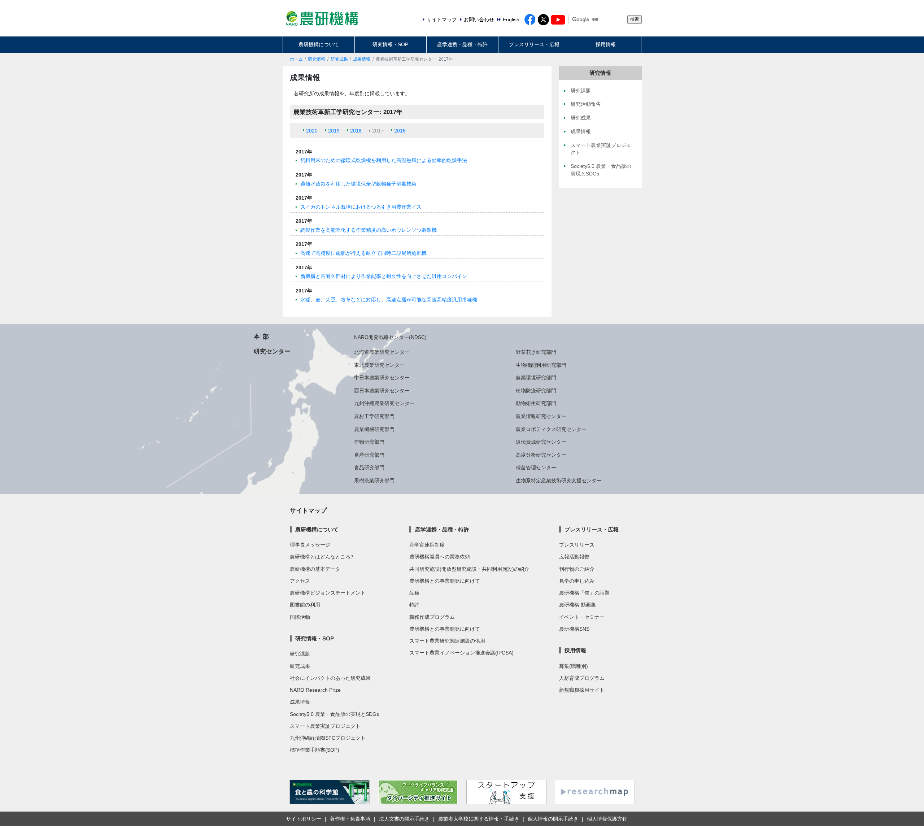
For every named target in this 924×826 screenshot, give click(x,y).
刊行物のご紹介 (576, 569)
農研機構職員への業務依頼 (439, 557)
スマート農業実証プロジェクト (325, 726)
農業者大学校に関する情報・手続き (478, 819)
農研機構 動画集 (577, 605)
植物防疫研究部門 (536, 391)
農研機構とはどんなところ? (321, 557)
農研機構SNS (574, 629)
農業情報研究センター (541, 416)
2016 (400, 131)
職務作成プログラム (432, 617)
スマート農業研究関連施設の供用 (447, 641)
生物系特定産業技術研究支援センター (559, 480)
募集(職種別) (573, 666)
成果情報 (361, 59)
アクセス (300, 581)
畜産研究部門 (369, 455)
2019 (334, 131)
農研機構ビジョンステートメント (328, 593)
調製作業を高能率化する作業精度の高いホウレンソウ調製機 (368, 230)
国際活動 (300, 617)
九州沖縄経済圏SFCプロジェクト (328, 738)
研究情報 (316, 59)
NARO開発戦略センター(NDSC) (390, 337)
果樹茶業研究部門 (374, 480)
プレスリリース (576, 545)
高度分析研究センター (541, 455)
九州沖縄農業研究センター (384, 403)
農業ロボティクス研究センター (551, 429)
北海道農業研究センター (382, 352)
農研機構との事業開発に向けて (444, 581)
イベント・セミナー (582, 617)
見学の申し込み (576, 581)
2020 (312, 131)
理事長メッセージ (310, 545)
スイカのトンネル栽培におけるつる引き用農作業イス (361, 207)
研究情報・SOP (390, 44)
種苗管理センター (536, 467)
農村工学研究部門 (374, 416)
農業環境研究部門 (536, 378)
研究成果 (339, 59)
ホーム (296, 59)
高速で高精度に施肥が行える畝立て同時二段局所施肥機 (363, 253)
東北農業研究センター (379, 365)
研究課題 (300, 654)
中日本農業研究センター (382, 378)
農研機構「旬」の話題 (584, 593)
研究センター (272, 351)
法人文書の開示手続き (404, 819)
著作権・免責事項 (350, 819)
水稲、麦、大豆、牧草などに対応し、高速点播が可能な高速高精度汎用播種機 (388, 300)
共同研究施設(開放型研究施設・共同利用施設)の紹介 (469, 569)
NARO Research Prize (315, 690)
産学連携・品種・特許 (462, 44)
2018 (356, 131)
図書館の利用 (305, 605)
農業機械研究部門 (374, 429)
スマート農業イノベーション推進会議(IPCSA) (461, 653)
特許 (414, 605)
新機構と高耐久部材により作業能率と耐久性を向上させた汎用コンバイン (383, 276)
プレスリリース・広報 (534, 44)
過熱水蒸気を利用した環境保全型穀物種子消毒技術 (358, 184)
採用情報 (606, 44)
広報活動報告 (574, 557)
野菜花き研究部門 (536, 352)
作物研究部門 (369, 442)
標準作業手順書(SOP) (314, 750)
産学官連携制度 (427, 545)
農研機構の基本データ (315, 569)
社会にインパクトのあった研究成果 (330, 678)
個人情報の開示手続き (553, 819)
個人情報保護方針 (607, 819)
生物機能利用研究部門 (541, 365)
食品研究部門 (369, 467)
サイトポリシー (303, 819)
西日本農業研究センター (382, 391)
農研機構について (318, 44)
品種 (414, 593)
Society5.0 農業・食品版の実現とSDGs (334, 714)
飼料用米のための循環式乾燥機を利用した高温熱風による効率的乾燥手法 (383, 160)
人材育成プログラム (582, 678)
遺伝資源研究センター (541, 442)
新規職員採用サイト (582, 690)
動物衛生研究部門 (536, 403)
